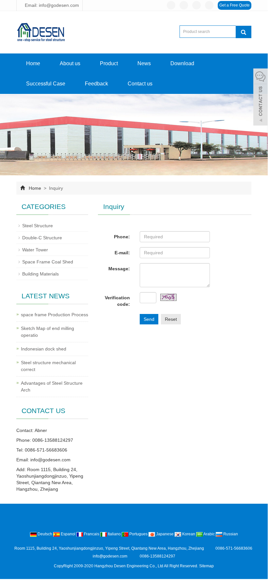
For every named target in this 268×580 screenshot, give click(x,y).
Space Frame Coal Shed (47, 261)
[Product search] (243, 32)
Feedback (96, 83)
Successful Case (45, 83)
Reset (171, 319)
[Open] (260, 97)
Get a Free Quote (234, 5)
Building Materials (40, 273)
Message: (119, 268)
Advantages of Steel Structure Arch (52, 386)
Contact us (140, 83)
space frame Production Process (54, 314)
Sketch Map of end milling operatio (47, 332)
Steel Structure (37, 225)
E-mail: (122, 252)
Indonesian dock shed (43, 348)
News (144, 63)
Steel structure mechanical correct (48, 366)
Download (182, 63)
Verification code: (117, 301)
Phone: (122, 236)
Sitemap (206, 566)
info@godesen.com (50, 459)
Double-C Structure (42, 237)
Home (33, 63)
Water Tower (35, 249)
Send (149, 319)
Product (109, 63)
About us (70, 63)
